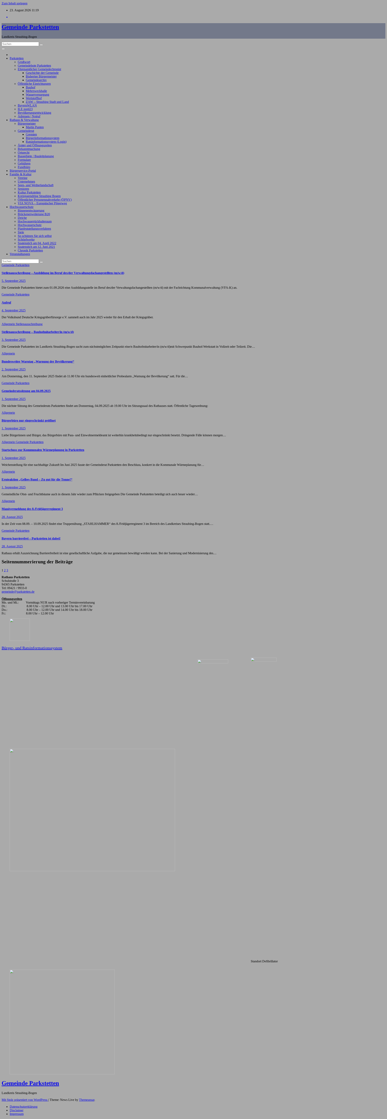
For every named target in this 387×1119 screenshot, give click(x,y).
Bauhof (30, 87)
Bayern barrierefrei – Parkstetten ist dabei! (31, 538)
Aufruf (6, 302)
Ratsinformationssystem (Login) (46, 141)
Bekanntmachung (29, 149)
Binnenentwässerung (31, 210)
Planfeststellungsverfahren (34, 228)
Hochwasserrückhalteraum (35, 221)
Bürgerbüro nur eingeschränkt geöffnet (29, 420)
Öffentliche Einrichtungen (34, 83)
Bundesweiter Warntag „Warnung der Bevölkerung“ (38, 361)
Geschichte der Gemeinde (42, 72)
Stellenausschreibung (29, 324)
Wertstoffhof (34, 98)
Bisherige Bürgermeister (41, 76)
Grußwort (24, 62)
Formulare (24, 159)
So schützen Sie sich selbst (35, 236)
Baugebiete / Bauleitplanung (36, 156)
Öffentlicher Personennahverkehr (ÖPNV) (45, 199)
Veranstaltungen (20, 254)
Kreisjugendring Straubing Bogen (39, 196)
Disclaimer (16, 1110)
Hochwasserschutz (21, 207)
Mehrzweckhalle (36, 91)
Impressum (17, 1114)
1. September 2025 (14, 399)
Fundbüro (24, 167)
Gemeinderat (26, 130)
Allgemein (9, 324)
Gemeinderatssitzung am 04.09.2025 (26, 391)
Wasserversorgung (37, 94)
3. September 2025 (14, 339)
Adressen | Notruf (29, 116)
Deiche (22, 217)
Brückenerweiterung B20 (34, 214)
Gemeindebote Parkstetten (34, 65)
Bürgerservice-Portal (23, 170)
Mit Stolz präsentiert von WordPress (25, 1099)
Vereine (22, 178)
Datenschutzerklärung (23, 1106)
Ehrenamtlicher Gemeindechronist (39, 69)
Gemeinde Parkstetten (30, 27)
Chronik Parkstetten (30, 250)
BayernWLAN (27, 105)
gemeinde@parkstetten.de (18, 591)
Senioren (23, 188)
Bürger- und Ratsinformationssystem (32, 648)
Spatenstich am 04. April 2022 (37, 243)
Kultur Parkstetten (29, 192)
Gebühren (24, 163)
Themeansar (86, 1099)
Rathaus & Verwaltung (24, 120)
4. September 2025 (14, 310)
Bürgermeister (27, 123)
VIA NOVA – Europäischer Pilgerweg (42, 203)
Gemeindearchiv (36, 80)
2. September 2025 (14, 369)
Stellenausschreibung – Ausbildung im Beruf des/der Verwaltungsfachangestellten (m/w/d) (63, 273)
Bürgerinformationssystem (42, 138)
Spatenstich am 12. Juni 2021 (36, 246)
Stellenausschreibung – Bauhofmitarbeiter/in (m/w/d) (38, 332)
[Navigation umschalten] (3, 49)
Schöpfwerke (26, 239)
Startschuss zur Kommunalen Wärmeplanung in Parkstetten (43, 450)
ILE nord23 (25, 109)
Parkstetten (17, 58)
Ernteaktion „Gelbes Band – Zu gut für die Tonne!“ (37, 479)
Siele (21, 232)
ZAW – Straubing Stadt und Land (47, 101)
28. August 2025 (12, 517)
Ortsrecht (23, 152)
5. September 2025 (14, 280)
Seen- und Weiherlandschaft (35, 185)
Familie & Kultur (20, 174)
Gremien (31, 134)
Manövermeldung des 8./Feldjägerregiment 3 (32, 509)
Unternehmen (26, 181)
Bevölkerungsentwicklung (34, 112)
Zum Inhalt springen (14, 3)
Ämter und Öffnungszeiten (35, 145)
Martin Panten (35, 127)
